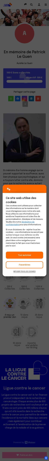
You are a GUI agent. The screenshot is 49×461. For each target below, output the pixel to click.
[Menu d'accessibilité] (46, 458)
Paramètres (24, 265)
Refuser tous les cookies (24, 271)
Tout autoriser (24, 255)
